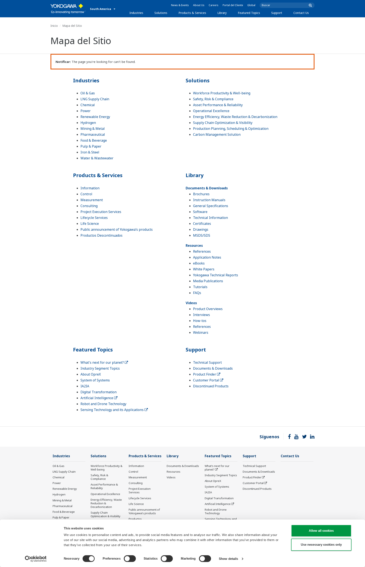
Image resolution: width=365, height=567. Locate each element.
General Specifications (210, 205)
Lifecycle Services (94, 217)
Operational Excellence (211, 111)
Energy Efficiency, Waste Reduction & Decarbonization (235, 116)
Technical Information (210, 217)
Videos (191, 303)
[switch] (130, 558)
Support (276, 13)
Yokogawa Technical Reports (215, 275)
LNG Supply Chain (94, 99)
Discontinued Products (211, 386)
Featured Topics (249, 13)
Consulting (89, 205)
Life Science (89, 223)
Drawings (200, 229)
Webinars (200, 332)
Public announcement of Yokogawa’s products (116, 229)
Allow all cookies (321, 530)
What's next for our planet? (102, 362)
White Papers (203, 269)
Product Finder (205, 374)
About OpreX (90, 374)
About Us (198, 5)
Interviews (201, 314)
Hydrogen (88, 122)
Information (89, 188)
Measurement (91, 200)
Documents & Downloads (207, 188)
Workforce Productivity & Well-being (221, 93)
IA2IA (84, 386)
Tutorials (200, 287)
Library (222, 13)
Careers (213, 5)
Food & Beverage (93, 140)
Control (86, 194)
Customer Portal (206, 380)
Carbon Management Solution (217, 134)
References (202, 251)
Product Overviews (208, 309)
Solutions (160, 13)
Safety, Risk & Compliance (213, 99)
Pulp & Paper (90, 146)
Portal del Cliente (233, 5)
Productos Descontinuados (101, 235)
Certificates (202, 223)
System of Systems (95, 380)
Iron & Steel (89, 152)
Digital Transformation (98, 392)
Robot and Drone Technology (103, 404)
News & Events (180, 5)
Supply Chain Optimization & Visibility (222, 122)
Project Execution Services (100, 211)
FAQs (197, 292)
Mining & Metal (92, 128)
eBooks (199, 263)
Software (200, 211)
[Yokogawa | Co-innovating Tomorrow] (68, 9)
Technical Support (207, 362)
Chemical (87, 105)
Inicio (54, 26)
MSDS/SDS (201, 235)
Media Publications (208, 281)
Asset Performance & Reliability (218, 105)
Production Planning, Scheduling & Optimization (230, 128)
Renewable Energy (95, 116)
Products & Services (192, 13)
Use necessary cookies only (321, 544)
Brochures (201, 194)
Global (251, 5)
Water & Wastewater (96, 158)
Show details (228, 558)
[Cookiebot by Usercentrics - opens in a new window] (35, 559)
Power (85, 111)
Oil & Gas (87, 93)
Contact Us (301, 13)
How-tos (199, 320)
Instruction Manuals (209, 200)
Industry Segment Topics (100, 368)
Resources (194, 245)
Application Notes (207, 257)
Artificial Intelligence (97, 398)
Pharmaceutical (92, 134)
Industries (136, 13)
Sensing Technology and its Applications (112, 409)
